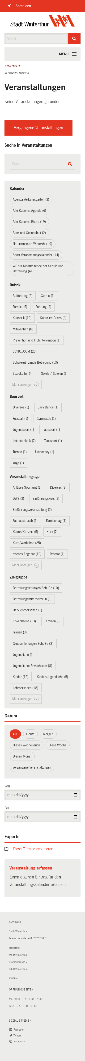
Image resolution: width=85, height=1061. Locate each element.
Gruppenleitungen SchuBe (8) (33, 643)
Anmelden (23, 6)
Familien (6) (52, 621)
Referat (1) (57, 554)
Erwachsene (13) (24, 621)
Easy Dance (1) (48, 407)
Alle (15, 734)
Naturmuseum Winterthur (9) (32, 244)
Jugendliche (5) (23, 655)
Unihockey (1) (44, 452)
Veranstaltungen (16, 73)
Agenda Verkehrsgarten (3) (31, 199)
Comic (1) (48, 296)
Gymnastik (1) (46, 418)
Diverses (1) (21, 407)
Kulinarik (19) (22, 318)
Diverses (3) (58, 487)
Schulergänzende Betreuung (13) (35, 362)
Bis (6, 808)
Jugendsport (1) (23, 430)
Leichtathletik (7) (24, 441)
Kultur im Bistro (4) (53, 318)
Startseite (12, 66)
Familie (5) (20, 307)
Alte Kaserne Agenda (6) (29, 210)
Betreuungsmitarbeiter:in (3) (32, 599)
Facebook (19, 1029)
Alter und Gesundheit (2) (29, 233)
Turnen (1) (20, 452)
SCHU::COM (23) (25, 351)
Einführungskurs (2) (46, 498)
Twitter (17, 1035)
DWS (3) (18, 498)
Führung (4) (43, 307)
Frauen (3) (20, 632)
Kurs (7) (52, 532)
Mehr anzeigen (22, 385)
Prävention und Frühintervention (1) (36, 340)
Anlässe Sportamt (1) (27, 487)
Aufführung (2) (22, 296)
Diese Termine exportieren (33, 849)
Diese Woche (57, 745)
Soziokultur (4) (23, 373)
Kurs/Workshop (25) (27, 543)
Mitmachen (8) (23, 329)
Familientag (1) (56, 521)
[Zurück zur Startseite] (42, 22)
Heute (30, 734)
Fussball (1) (20, 418)
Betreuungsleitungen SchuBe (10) (36, 588)
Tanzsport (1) (53, 441)
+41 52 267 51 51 (38, 938)
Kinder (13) (20, 677)
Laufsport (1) (51, 430)
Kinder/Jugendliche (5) (52, 677)
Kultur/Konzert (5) (25, 532)
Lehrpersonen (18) (25, 688)
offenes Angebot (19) (27, 554)
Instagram (19, 1041)
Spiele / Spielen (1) (54, 373)
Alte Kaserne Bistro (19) (29, 222)
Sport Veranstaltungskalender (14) (36, 255)
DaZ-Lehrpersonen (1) (27, 610)
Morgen (48, 734)
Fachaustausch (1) (25, 521)
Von (7, 786)
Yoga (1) (18, 463)
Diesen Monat (22, 756)
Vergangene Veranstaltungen (38, 127)
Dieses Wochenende (26, 745)
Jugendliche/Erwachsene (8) (32, 666)
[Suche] (74, 38)
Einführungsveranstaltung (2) (32, 510)
